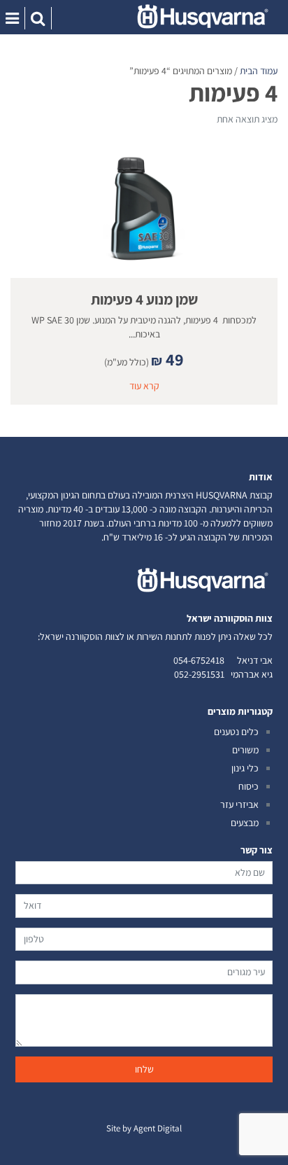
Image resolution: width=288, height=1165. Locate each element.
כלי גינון (245, 768)
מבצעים (245, 822)
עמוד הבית (259, 70)
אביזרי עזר (239, 804)
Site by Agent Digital (144, 1128)
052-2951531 (199, 674)
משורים (245, 750)
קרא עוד (144, 385)
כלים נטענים (236, 731)
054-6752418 (198, 660)
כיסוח (248, 786)
